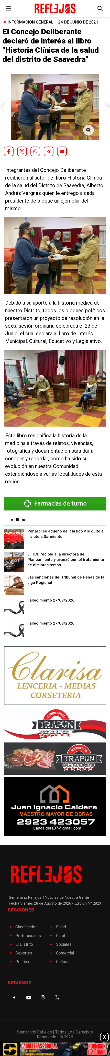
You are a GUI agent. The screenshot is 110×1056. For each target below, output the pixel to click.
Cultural (62, 961)
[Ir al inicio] (55, 8)
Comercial (65, 953)
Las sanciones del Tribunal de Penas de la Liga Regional (65, 580)
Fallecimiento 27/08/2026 (50, 600)
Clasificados (26, 927)
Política (22, 961)
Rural (60, 935)
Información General (30, 22)
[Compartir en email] (62, 151)
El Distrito (24, 944)
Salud (61, 927)
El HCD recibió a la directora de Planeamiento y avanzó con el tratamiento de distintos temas (65, 559)
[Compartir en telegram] (48, 151)
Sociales (64, 944)
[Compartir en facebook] (9, 151)
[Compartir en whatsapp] (35, 151)
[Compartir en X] (22, 151)
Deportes (23, 953)
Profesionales (28, 935)
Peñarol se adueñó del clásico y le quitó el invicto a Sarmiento (66, 534)
